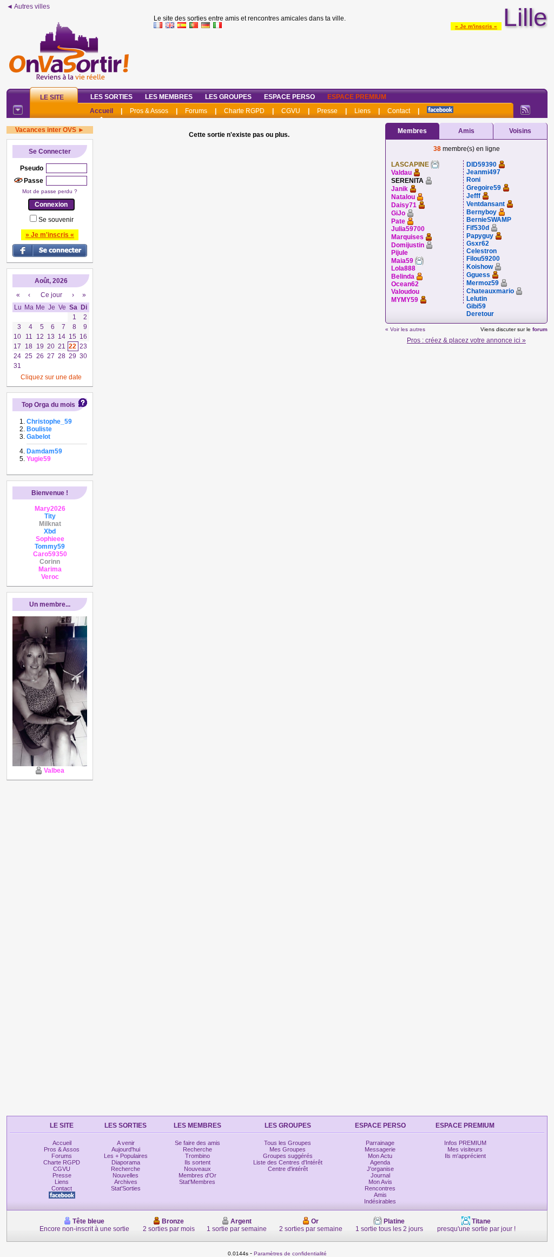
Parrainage (380, 1143)
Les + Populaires (126, 1156)
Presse (327, 111)
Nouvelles (125, 1175)
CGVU (290, 111)
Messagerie (380, 1149)
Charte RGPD (244, 111)
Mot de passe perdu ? (49, 191)
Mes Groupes (287, 1149)
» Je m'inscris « (476, 26)
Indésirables (380, 1201)
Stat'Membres (197, 1182)
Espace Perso (289, 97)
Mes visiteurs (465, 1149)
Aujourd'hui (125, 1149)
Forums (196, 111)
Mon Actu (380, 1156)
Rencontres (380, 1188)
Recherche (125, 1169)
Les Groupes (228, 97)
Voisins (520, 131)
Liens (362, 111)
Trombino (197, 1156)
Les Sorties (111, 97)
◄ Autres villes (28, 6)
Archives (125, 1182)
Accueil (101, 111)
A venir (126, 1143)
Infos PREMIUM (465, 1143)
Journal (380, 1175)
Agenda (380, 1162)
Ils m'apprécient (465, 1156)
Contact (398, 111)
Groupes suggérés (288, 1156)
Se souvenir (56, 219)
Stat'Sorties (126, 1188)
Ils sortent (197, 1162)
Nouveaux (197, 1169)
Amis (466, 131)
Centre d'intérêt (288, 1169)
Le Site (52, 97)
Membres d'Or (197, 1175)
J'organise (380, 1169)
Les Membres (169, 97)
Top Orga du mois (48, 405)
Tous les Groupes (287, 1143)
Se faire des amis (197, 1143)
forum (540, 329)
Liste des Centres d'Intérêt (287, 1162)
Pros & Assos (149, 111)
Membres (412, 131)
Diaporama (125, 1162)
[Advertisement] (351, 56)
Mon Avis (380, 1182)
